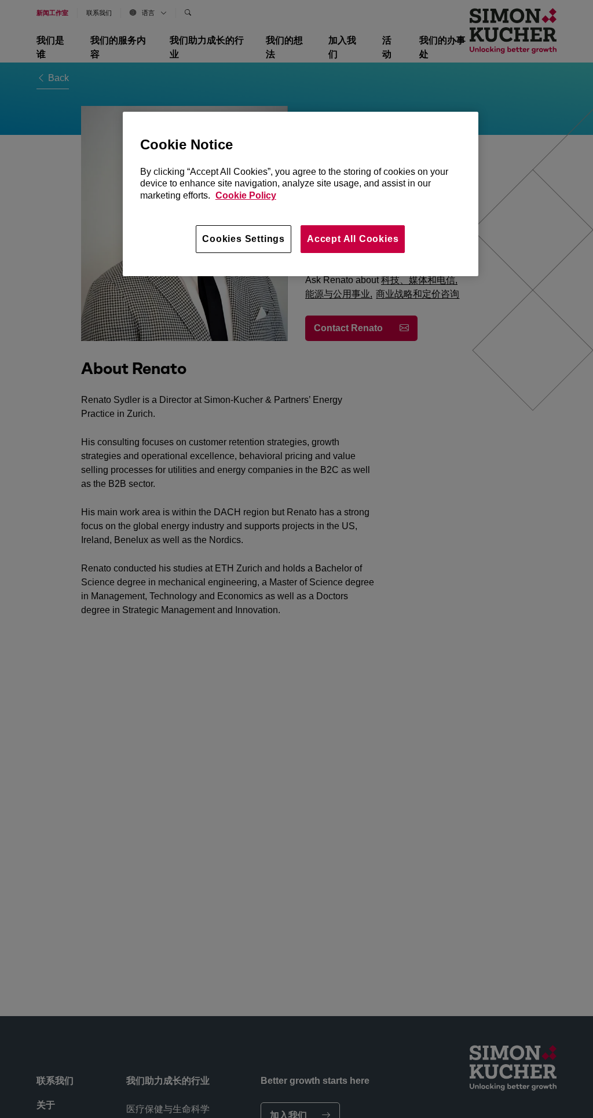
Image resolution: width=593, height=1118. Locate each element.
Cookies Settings (243, 239)
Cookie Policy (245, 195)
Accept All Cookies (352, 239)
